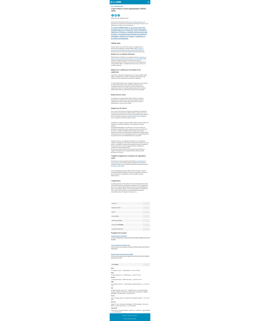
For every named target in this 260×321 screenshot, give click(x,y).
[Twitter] (115, 15)
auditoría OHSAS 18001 (118, 166)
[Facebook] (112, 15)
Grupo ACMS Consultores (136, 22)
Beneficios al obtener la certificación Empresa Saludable (122, 254)
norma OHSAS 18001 (141, 59)
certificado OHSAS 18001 (133, 116)
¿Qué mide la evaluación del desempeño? (119, 236)
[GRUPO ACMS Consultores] (116, 2)
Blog (112, 6)
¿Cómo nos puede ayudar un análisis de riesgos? (120, 245)
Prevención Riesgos (118, 6)
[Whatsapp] (118, 15)
